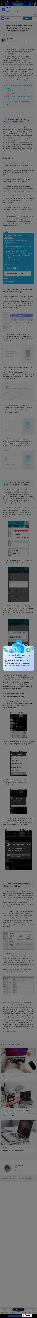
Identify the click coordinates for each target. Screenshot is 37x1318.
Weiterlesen (18, 668)
